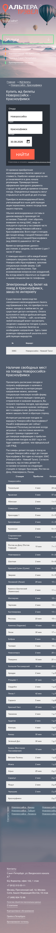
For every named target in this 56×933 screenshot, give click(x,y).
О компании (15, 49)
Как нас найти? (10, 20)
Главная (11, 81)
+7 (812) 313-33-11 (16, 885)
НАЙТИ (22, 154)
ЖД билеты (25, 81)
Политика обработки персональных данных (24, 902)
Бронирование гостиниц (21, 62)
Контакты (11, 868)
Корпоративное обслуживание (24, 53)
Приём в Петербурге (16, 916)
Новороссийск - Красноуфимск (26, 85)
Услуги (12, 39)
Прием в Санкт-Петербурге (22, 57)
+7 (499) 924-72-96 (16, 897)
